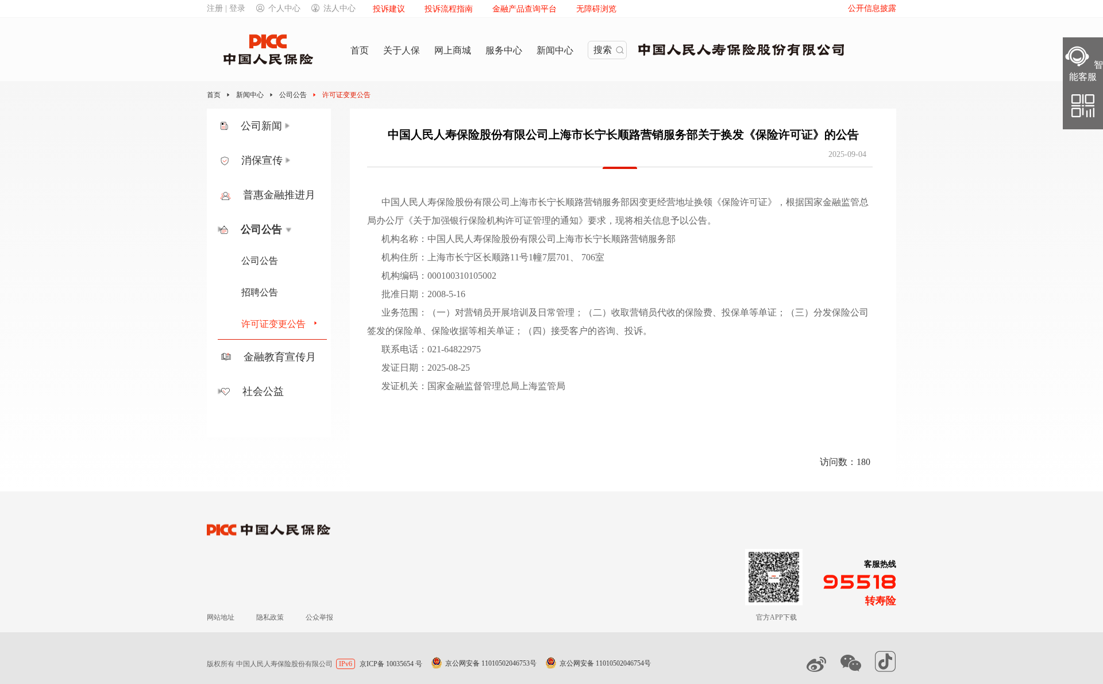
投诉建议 (389, 9)
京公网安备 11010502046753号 (491, 663)
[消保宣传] (288, 160)
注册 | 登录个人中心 (253, 8)
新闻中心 (250, 95)
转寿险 (880, 600)
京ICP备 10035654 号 (391, 664)
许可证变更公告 (346, 95)
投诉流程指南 (449, 9)
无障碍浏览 (596, 9)
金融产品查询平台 (524, 9)
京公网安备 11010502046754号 (605, 663)
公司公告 (293, 95)
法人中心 (339, 8)
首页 (214, 95)
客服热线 (880, 564)
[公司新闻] (287, 126)
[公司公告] (288, 229)
